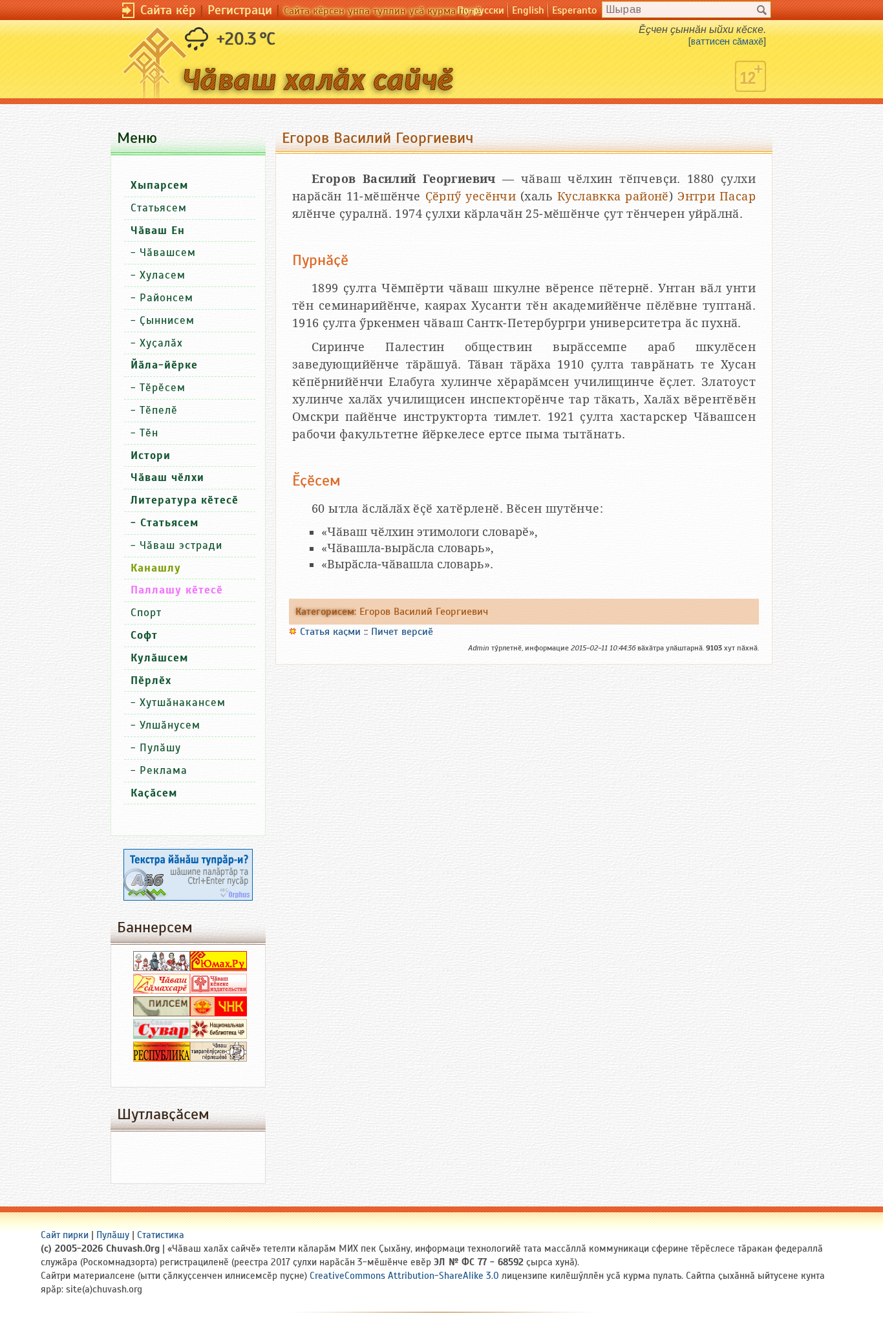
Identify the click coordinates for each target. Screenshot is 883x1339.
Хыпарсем (159, 185)
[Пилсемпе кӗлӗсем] (161, 1013)
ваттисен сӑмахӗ (727, 41)
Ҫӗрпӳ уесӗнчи (470, 196)
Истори (151, 455)
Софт (144, 635)
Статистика (160, 1235)
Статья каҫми (330, 631)
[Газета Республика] (161, 1058)
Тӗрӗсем (163, 387)
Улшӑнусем (170, 725)
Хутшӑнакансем (183, 702)
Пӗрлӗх (151, 680)
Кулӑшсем (159, 658)
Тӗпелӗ (159, 410)
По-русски (480, 10)
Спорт (146, 612)
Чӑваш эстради (181, 545)
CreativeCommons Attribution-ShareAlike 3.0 (404, 1275)
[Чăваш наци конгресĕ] (218, 1013)
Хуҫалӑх (161, 343)
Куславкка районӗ (613, 196)
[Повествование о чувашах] (161, 968)
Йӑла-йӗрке (164, 365)
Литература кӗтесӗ (185, 500)
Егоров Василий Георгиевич (423, 611)
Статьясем (159, 208)
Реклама (163, 770)
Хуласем (163, 275)
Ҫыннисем (167, 320)
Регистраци (239, 10)
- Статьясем (164, 523)
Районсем (166, 298)
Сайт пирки (65, 1235)
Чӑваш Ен (158, 230)
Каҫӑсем (154, 793)
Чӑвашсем (168, 252)
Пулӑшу (160, 748)
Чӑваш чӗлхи (167, 477)
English (528, 10)
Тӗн (149, 433)
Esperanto (574, 10)
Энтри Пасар (716, 196)
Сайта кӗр (168, 10)
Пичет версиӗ (402, 631)
